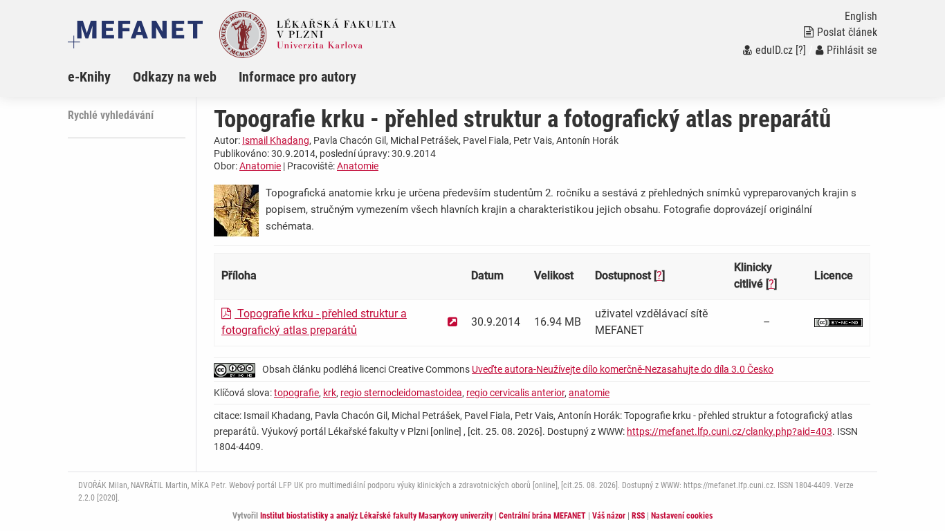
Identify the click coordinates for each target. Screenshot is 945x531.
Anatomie (260, 165)
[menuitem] (100, 76)
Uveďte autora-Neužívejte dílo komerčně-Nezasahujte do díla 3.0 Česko (622, 369)
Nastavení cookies (682, 516)
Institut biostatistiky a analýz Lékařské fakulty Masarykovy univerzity (376, 516)
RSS (638, 516)
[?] (801, 50)
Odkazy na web (175, 76)
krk (329, 392)
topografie (296, 392)
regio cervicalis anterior (515, 392)
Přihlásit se (852, 50)
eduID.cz (774, 50)
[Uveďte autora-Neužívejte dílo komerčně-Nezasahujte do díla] (838, 321)
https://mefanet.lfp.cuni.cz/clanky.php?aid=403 (729, 431)
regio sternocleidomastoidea (401, 392)
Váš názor (608, 516)
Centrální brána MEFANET (542, 516)
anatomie (589, 392)
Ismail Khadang (275, 140)
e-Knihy (89, 76)
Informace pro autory (297, 76)
